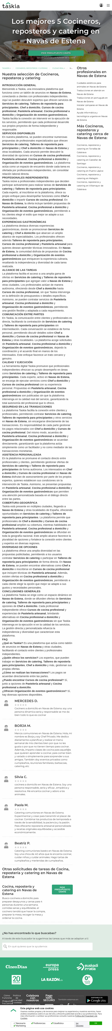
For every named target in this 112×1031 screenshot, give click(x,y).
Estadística (58, 1023)
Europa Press (52, 967)
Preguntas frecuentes (7, 1002)
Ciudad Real (58, 68)
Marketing (21, 1026)
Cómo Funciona (7, 996)
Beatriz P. (22, 843)
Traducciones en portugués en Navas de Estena (92, 100)
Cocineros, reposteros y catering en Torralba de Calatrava (89, 149)
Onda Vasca (87, 980)
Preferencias (40, 1023)
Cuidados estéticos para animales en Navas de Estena (91, 85)
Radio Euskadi (87, 967)
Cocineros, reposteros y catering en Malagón (89, 176)
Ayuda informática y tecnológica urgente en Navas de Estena (92, 116)
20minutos (16, 980)
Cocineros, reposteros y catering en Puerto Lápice (90, 169)
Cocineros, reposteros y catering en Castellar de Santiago (89, 160)
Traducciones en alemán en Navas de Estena (91, 92)
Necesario (21, 1023)
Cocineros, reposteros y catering (32, 68)
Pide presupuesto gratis (56, 53)
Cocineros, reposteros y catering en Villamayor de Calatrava (90, 186)
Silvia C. (21, 777)
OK (95, 1023)
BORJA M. (23, 726)
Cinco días (16, 967)
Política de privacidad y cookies (17, 999)
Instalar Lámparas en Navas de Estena (92, 107)
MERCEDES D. (26, 701)
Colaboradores (33, 1004)
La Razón (52, 980)
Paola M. (21, 805)
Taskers (6, 68)
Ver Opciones (79, 1024)
